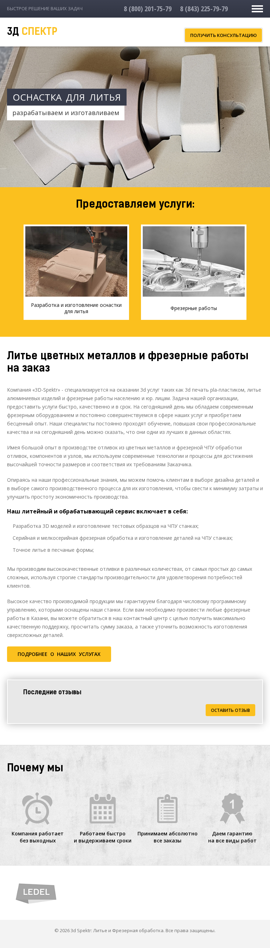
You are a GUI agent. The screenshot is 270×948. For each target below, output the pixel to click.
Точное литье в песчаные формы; (53, 549)
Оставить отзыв (230, 710)
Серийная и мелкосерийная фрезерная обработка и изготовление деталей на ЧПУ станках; (123, 538)
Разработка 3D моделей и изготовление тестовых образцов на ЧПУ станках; (106, 526)
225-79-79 (204, 8)
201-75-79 (148, 8)
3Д (32, 32)
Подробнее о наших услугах (59, 654)
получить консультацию (223, 35)
